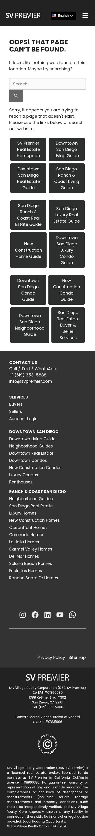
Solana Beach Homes (30, 563)
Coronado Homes (26, 535)
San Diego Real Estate (31, 506)
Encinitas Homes (25, 571)
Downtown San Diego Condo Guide (28, 290)
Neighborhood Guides (31, 446)
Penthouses (21, 482)
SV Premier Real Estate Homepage (28, 149)
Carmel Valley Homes (30, 549)
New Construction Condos (35, 467)
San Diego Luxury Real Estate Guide (66, 215)
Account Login (23, 418)
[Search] (16, 96)
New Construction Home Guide (28, 250)
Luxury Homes (22, 513)
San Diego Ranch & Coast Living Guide (66, 178)
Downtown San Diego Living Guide (66, 149)
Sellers (15, 411)
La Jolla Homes (24, 542)
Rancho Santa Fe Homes (33, 578)
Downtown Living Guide (32, 439)
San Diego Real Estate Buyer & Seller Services (68, 325)
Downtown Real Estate (31, 453)
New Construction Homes (34, 520)
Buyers (15, 404)
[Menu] (85, 15)
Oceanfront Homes (28, 527)
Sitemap (77, 657)
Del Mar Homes (24, 556)
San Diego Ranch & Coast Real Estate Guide (28, 215)
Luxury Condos (23, 475)
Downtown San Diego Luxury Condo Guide (67, 250)
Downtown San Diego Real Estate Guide (28, 178)
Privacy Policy (51, 657)
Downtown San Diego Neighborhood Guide (30, 325)
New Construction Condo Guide (66, 290)
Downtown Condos (28, 460)
